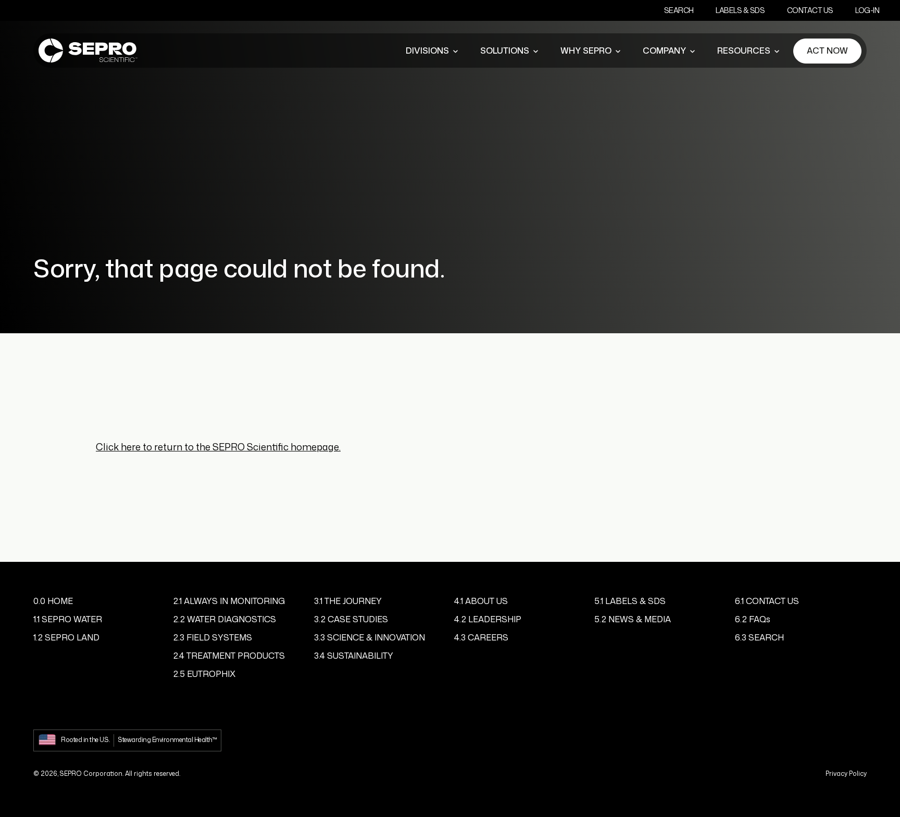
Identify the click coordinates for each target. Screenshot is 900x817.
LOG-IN (867, 10)
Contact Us (810, 10)
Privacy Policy (846, 773)
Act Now (827, 50)
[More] (455, 51)
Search (679, 10)
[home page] (88, 51)
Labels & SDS (740, 10)
